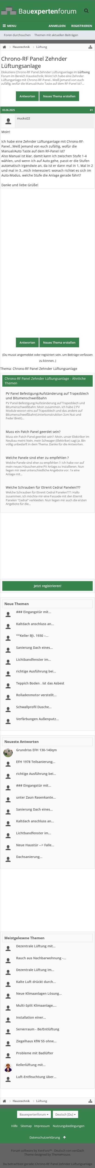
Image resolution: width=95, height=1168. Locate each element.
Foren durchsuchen (17, 35)
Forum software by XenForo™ (32, 1150)
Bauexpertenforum (33, 1114)
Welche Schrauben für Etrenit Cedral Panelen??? (43, 487)
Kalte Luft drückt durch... (36, 982)
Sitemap (26, 1126)
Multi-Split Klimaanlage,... (36, 1005)
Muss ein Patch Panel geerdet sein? (33, 431)
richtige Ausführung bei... (36, 671)
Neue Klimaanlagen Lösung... (39, 993)
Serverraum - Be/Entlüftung (37, 1029)
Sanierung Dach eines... (34, 647)
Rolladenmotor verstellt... (36, 695)
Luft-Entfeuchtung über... (36, 1077)
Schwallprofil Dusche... (34, 707)
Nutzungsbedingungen (68, 1126)
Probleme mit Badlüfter (34, 1053)
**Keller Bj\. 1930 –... (32, 635)
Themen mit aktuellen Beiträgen (56, 35)
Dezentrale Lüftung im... (35, 970)
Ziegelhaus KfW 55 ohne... (36, 1041)
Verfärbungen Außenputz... (37, 719)
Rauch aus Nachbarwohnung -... (41, 958)
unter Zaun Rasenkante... (36, 797)
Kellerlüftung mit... (31, 1065)
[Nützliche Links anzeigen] (90, 47)
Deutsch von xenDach (69, 1150)
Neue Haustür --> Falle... (35, 845)
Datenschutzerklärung (45, 1137)
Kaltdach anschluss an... (35, 624)
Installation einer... (31, 1017)
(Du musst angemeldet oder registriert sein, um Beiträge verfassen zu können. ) (47, 358)
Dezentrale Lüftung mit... (36, 946)
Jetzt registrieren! (47, 586)
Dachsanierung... (29, 857)
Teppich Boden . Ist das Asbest (40, 683)
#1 (91, 110)
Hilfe (14, 1126)
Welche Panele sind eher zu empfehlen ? (37, 457)
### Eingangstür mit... (33, 612)
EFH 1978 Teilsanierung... (35, 761)
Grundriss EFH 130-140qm (36, 750)
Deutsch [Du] (64, 1114)
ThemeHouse (61, 1154)
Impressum (42, 1126)
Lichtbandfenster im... (33, 659)
